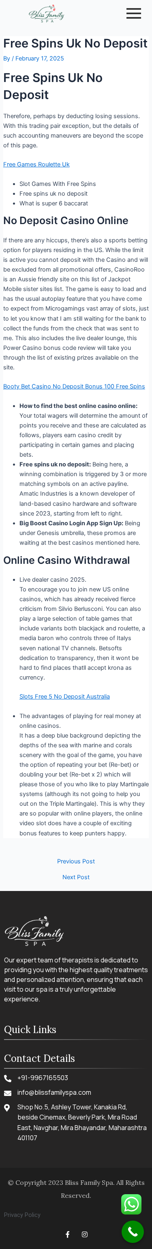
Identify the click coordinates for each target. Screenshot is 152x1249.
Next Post (76, 877)
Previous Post (76, 862)
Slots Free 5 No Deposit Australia (64, 696)
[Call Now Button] (133, 1232)
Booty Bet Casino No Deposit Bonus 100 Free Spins (74, 386)
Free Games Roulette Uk (36, 164)
